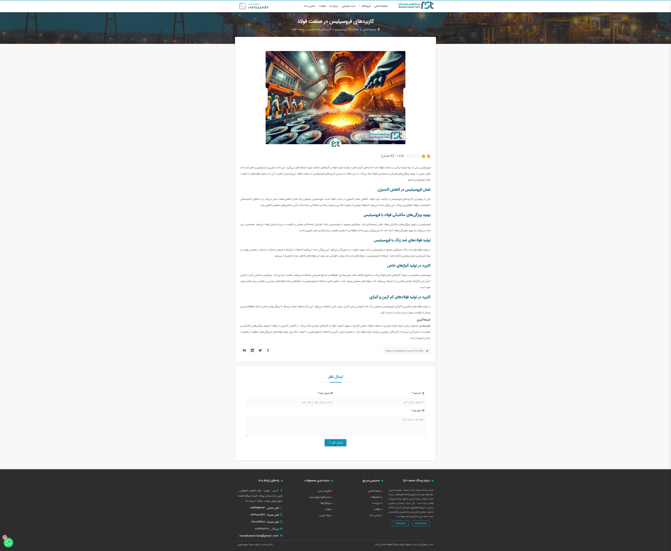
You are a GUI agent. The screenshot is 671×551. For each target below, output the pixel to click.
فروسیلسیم (341, 29)
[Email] (244, 350)
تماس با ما (309, 6)
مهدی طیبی (243, 544)
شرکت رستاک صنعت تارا (393, 544)
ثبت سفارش (348, 6)
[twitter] (260, 350)
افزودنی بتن (324, 491)
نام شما (417, 393)
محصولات (375, 497)
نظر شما (417, 411)
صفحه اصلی (381, 6)
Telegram (400, 523)
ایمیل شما (324, 393)
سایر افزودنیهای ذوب (319, 497)
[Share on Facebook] (268, 350)
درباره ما (334, 6)
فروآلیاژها (325, 503)
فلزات (327, 509)
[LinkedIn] (252, 350)
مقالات (322, 6)
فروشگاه (366, 6)
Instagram (421, 523)
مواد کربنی (324, 515)
